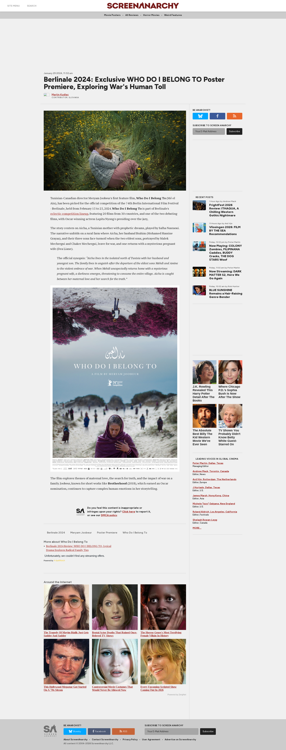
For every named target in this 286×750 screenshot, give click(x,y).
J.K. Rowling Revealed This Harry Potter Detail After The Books (204, 393)
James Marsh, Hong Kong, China (211, 495)
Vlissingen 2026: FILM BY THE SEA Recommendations (224, 230)
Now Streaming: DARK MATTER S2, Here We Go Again (225, 275)
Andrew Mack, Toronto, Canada (211, 471)
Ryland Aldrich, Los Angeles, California (215, 511)
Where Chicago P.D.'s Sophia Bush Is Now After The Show (229, 392)
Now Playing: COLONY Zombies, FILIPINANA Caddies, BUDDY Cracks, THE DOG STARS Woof (225, 252)
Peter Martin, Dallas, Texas (208, 463)
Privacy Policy (130, 739)
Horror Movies (151, 15)
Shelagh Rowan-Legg (205, 519)
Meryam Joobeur (81, 532)
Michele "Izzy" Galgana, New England (214, 503)
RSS (125, 731)
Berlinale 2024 (56, 532)
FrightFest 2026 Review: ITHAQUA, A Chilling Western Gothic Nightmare (224, 210)
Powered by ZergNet (176, 695)
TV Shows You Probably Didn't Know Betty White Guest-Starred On (229, 437)
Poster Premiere (107, 532)
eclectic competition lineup (69, 214)
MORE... (197, 528)
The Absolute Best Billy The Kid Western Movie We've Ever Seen (202, 437)
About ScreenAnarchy (75, 739)
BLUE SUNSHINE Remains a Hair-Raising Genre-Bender (225, 293)
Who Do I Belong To (135, 532)
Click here (128, 511)
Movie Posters (112, 15)
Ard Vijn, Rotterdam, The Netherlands (214, 479)
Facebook (100, 731)
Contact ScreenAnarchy (105, 739)
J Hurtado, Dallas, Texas (206, 487)
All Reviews (131, 15)
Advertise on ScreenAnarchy (180, 739)
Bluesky (77, 731)
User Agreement (151, 739)
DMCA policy (109, 515)
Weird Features (173, 15)
